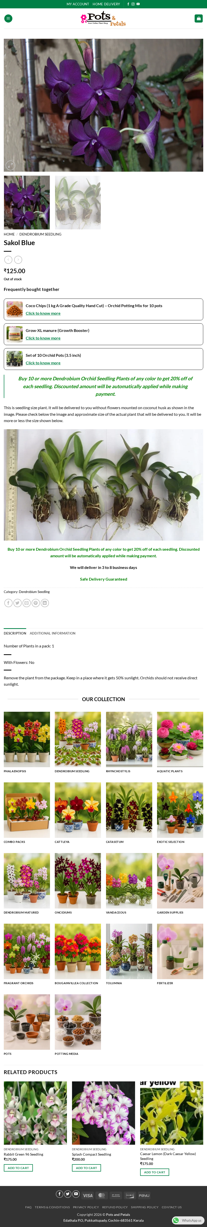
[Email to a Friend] (26, 603)
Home (9, 234)
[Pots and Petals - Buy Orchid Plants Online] (103, 18)
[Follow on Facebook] (128, 4)
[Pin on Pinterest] (36, 603)
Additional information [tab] (53, 633)
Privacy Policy (86, 1207)
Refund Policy (115, 1207)
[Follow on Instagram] (133, 4)
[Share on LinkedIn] (45, 603)
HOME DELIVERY (106, 4)
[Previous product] (18, 260)
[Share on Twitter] (17, 603)
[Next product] (8, 260)
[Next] (192, 105)
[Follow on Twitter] (68, 1194)
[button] (8, 18)
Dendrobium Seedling (40, 234)
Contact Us (172, 1207)
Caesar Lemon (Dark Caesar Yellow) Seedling (168, 1156)
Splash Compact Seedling (91, 1154)
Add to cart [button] (18, 1168)
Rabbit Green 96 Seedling (23, 1154)
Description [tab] (15, 633)
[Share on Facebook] (8, 603)
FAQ (28, 1207)
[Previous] (14, 105)
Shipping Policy (145, 1207)
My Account (78, 4)
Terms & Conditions (52, 1207)
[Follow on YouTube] (138, 4)
